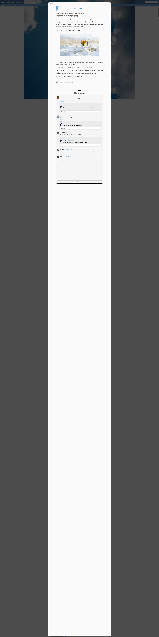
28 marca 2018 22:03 (66, 156)
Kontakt (31, 5)
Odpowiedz (62, 101)
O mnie (9, 5)
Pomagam (27, 5)
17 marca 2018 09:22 (70, 140)
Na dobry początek (16, 5)
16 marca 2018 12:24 (69, 132)
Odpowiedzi (63, 103)
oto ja (61, 156)
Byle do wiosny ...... (79, 8)
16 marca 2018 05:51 (65, 115)
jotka (61, 96)
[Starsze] (52, 4)
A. (60, 115)
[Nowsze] (50, 4)
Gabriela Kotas (62, 132)
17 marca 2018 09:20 (70, 106)
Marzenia (22, 5)
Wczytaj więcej (79, 181)
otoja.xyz (87, 88)
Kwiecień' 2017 (67, 78)
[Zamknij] (109, 4)
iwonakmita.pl (62, 149)
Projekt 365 (36, 5)
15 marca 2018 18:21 (66, 96)
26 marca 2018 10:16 (69, 149)
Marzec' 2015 (59, 78)
